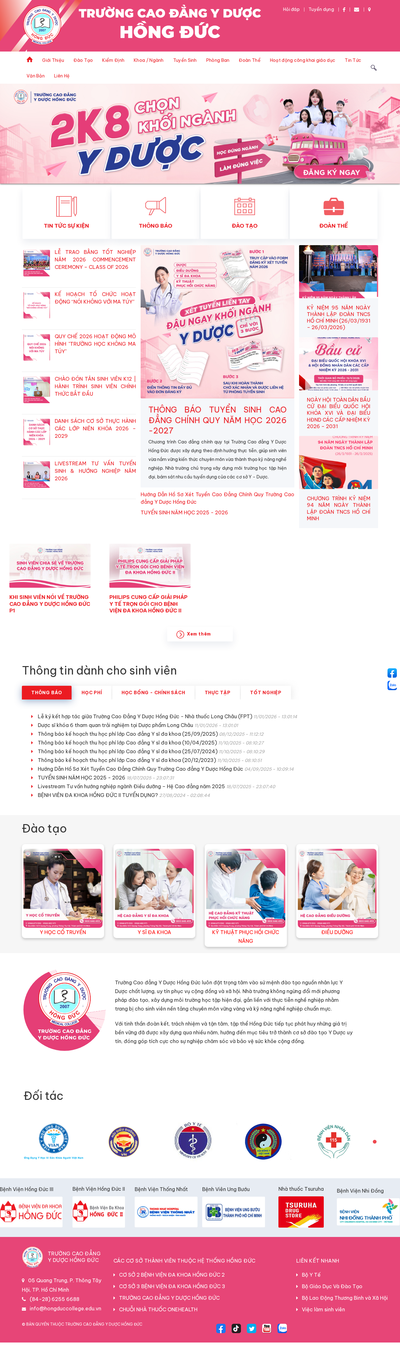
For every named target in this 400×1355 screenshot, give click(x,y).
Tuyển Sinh (185, 60)
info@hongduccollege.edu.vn (65, 1321)
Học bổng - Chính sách (153, 705)
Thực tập (218, 705)
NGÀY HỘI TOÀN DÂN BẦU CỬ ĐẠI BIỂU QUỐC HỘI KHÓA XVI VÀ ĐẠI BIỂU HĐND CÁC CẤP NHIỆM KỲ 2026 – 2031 (338, 425)
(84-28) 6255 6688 (54, 1311)
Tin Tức (353, 60)
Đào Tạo (83, 60)
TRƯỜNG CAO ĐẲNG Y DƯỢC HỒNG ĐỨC (167, 1310)
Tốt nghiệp (266, 705)
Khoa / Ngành (149, 60)
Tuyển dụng (321, 9)
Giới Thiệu (53, 60)
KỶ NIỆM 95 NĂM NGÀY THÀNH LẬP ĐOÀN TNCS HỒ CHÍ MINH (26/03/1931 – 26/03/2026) (338, 330)
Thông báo (46, 705)
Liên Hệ (62, 76)
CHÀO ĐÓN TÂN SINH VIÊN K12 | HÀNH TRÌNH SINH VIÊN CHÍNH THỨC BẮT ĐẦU (95, 398)
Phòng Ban (218, 60)
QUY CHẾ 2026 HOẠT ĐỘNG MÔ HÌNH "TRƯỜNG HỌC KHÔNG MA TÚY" (95, 356)
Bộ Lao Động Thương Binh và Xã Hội (343, 1310)
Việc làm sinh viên (321, 1322)
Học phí (92, 705)
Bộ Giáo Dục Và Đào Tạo (330, 1299)
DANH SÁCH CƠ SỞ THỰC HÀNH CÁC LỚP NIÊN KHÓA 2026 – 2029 (95, 441)
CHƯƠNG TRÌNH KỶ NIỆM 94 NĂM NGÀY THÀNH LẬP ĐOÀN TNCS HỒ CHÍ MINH (338, 521)
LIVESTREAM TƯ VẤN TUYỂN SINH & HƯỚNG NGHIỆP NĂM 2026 (95, 483)
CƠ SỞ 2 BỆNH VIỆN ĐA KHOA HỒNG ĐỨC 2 (170, 1287)
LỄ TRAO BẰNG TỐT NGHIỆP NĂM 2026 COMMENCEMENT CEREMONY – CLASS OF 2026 (95, 272)
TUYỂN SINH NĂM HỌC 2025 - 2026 (184, 525)
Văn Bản (36, 76)
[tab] (47, 705)
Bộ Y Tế (309, 1287)
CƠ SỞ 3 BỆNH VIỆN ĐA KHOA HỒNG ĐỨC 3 (170, 1299)
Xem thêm (199, 646)
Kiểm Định (113, 60)
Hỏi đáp (291, 9)
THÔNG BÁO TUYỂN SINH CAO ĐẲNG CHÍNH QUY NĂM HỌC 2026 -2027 (217, 432)
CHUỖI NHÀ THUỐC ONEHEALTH (156, 1322)
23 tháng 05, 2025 (35, 627)
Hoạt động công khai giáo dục (302, 60)
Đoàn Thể (249, 60)
